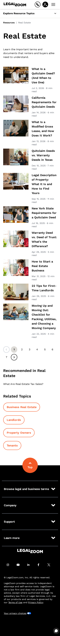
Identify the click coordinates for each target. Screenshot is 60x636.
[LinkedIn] (30, 564)
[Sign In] (45, 4)
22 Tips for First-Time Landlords (44, 288)
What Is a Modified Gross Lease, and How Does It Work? (43, 128)
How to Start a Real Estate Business (42, 266)
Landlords (14, 419)
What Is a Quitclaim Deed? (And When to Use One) (43, 75)
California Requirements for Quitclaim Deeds (44, 102)
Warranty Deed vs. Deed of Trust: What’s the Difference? (44, 239)
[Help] (37, 4)
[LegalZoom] (30, 551)
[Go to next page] (14, 357)
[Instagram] (9, 564)
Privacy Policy (35, 602)
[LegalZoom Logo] (15, 4)
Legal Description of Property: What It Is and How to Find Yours (44, 184)
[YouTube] (20, 564)
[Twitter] (50, 564)
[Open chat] (56, 631)
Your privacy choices (15, 613)
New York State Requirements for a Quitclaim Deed (44, 213)
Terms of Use (15, 602)
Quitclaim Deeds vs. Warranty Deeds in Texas (43, 155)
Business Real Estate (21, 407)
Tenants (12, 445)
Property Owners (19, 432)
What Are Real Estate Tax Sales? (23, 384)
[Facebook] (40, 564)
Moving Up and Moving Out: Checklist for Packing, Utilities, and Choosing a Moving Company (44, 317)
